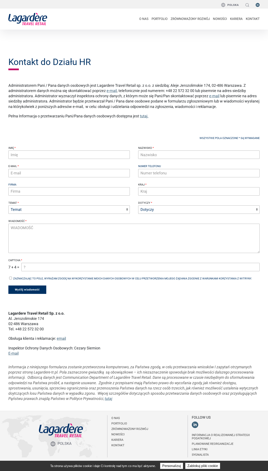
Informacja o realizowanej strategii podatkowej (221, 436)
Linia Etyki (199, 449)
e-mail (112, 90)
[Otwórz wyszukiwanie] (247, 5)
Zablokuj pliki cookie (202, 466)
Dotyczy (144, 202)
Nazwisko (145, 147)
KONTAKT (253, 19)
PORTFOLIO (160, 19)
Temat (12, 202)
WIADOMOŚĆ (16, 221)
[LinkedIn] (258, 4)
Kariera (236, 19)
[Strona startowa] (27, 19)
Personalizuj (171, 466)
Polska (233, 4)
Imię (11, 147)
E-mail (12, 166)
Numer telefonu (149, 166)
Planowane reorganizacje (212, 443)
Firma (12, 184)
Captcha (14, 260)
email (61, 338)
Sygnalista (200, 454)
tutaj (108, 398)
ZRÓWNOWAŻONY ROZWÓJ (190, 19)
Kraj (141, 184)
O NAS (143, 19)
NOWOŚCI (220, 19)
